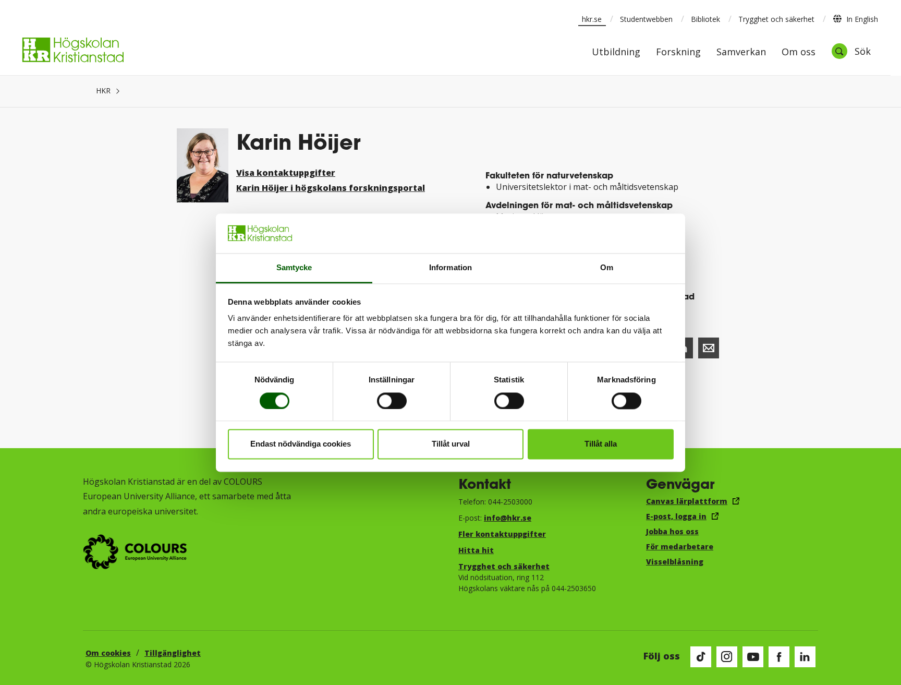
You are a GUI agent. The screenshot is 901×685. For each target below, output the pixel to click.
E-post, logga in (676, 516)
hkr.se (592, 19)
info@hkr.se (507, 518)
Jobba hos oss (672, 531)
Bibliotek (705, 19)
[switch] (392, 400)
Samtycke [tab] (294, 267)
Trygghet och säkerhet (776, 19)
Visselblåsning (674, 562)
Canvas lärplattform (686, 501)
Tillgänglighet (172, 653)
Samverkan (741, 52)
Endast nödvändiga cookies (300, 444)
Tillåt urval (451, 444)
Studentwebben (646, 19)
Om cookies (108, 653)
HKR (103, 90)
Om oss (798, 52)
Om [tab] (606, 267)
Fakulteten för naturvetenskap (549, 175)
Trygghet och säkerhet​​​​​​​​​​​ (504, 566)
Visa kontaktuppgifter (285, 173)
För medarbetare (679, 546)
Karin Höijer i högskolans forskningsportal (330, 188)
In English (862, 19)
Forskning (678, 52)
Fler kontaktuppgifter (502, 534)
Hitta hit (476, 550)
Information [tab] (450, 267)
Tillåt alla (601, 444)
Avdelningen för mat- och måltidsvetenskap (579, 204)
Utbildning (616, 52)
